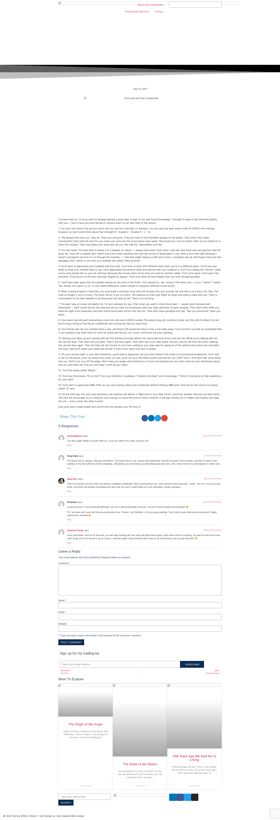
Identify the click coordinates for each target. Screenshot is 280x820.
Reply (69, 445)
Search (66, 802)
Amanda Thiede (75, 530)
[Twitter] (187, 797)
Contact (158, 11)
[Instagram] (194, 797)
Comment (64, 563)
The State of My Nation (140, 764)
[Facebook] (180, 797)
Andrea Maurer (75, 436)
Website (62, 624)
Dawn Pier (72, 479)
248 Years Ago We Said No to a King (194, 758)
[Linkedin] (172, 797)
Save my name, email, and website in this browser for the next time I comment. (101, 635)
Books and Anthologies (150, 4)
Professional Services (137, 11)
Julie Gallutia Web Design (70, 815)
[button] (144, 418)
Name (62, 600)
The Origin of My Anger (85, 724)
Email (62, 612)
